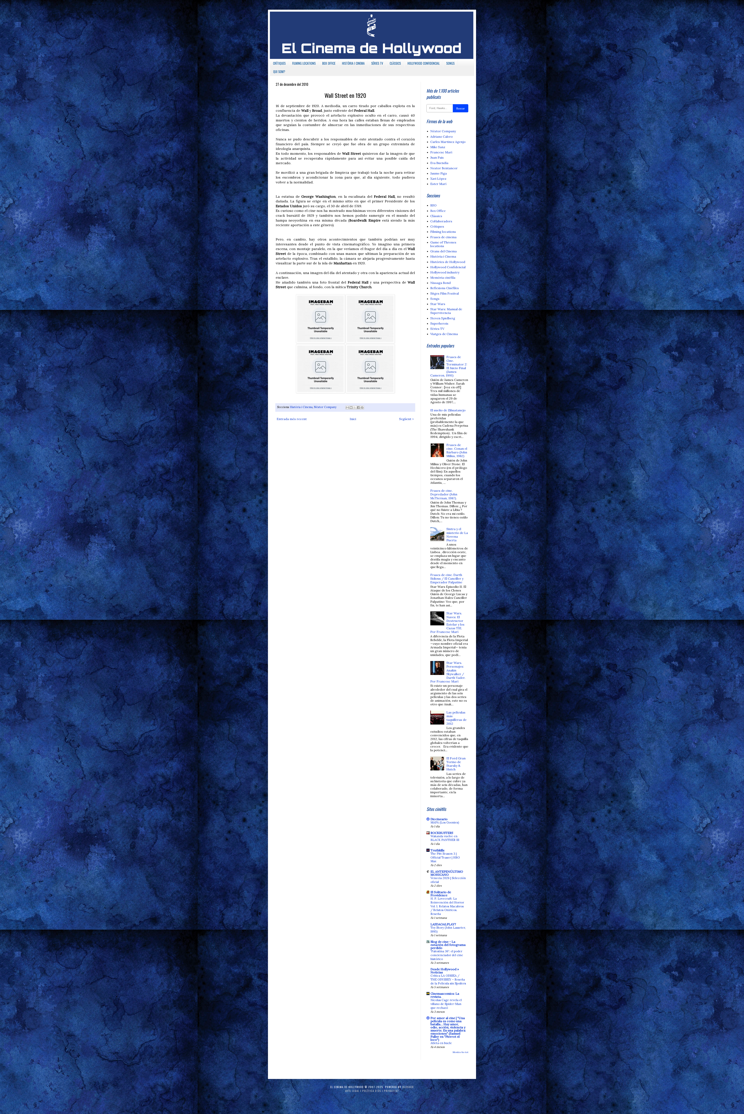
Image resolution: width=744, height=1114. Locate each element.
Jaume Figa (438, 173)
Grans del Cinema (443, 251)
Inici (353, 419)
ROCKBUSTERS (442, 833)
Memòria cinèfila (442, 277)
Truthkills (437, 850)
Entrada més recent (292, 419)
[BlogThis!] (351, 407)
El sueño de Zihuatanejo (448, 410)
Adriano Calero (441, 136)
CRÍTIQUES (279, 63)
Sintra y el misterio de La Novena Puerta (457, 534)
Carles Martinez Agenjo (448, 142)
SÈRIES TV (377, 63)
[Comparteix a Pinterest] (362, 407)
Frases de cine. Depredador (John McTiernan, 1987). (443, 494)
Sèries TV (437, 329)
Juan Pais (437, 157)
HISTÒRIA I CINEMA (353, 63)
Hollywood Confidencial (448, 267)
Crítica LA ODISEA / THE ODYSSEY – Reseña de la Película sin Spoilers (448, 979)
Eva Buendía (439, 163)
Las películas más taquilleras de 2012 (456, 717)
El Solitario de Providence (441, 893)
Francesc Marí (441, 152)
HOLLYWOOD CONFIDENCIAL (423, 63)
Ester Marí (438, 184)
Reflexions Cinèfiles (444, 288)
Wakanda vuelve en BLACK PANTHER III (445, 838)
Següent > (406, 419)
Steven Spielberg (442, 318)
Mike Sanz (437, 147)
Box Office (438, 211)
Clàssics (436, 216)
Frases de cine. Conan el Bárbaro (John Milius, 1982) (456, 450)
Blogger (408, 1087)
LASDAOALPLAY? (443, 924)
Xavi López (438, 179)
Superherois (439, 323)
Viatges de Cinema (444, 334)
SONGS (450, 63)
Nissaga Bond (440, 283)
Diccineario (439, 819)
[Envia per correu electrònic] (347, 407)
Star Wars (437, 304)
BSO (433, 205)
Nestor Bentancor (444, 168)
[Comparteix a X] (355, 407)
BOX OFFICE (328, 63)
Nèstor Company (325, 407)
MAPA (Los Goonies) (445, 822)
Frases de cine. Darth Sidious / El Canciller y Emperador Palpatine (446, 578)
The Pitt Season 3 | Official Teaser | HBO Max (445, 857)
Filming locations (443, 232)
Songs (434, 299)
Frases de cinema (443, 237)
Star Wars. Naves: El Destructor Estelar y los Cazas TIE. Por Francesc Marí (447, 622)
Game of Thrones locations (443, 244)
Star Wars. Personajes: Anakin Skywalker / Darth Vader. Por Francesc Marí (447, 672)
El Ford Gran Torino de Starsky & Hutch (456, 763)
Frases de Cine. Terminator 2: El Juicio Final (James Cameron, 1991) (448, 366)
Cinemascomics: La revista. (445, 995)
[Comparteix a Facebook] (358, 407)
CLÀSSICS (395, 63)
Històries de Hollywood (447, 262)
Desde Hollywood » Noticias (445, 970)
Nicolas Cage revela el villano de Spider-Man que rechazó (446, 1004)
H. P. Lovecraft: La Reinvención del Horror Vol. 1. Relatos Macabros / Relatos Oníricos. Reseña (447, 906)
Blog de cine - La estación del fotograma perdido (448, 945)
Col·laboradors (441, 221)
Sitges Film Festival (444, 293)
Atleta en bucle (441, 1043)
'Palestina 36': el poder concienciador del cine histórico (447, 955)
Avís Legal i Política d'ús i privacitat (372, 1091)
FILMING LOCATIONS (304, 63)
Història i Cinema (301, 407)
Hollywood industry (444, 272)
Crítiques (437, 226)
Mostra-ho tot (460, 1052)
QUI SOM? (279, 71)
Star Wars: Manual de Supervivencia (446, 311)
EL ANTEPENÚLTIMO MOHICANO (447, 873)
